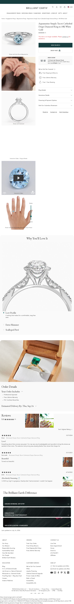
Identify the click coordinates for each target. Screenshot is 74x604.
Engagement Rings (11, 18)
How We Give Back (7, 553)
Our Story (5, 543)
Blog (3, 566)
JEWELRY (54, 13)
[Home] (37, 8)
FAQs (28, 568)
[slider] (31, 216)
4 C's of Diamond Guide (9, 568)
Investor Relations (7, 580)
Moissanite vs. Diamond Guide (11, 573)
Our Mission (6, 546)
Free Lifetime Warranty (11, 397)
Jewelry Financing (31, 571)
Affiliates (53, 555)
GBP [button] (39, 593)
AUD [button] (31, 593)
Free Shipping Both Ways (33, 548)
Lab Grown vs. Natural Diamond (12, 571)
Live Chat (53, 543)
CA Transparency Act (44, 590)
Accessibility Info (31, 583)
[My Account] (57, 7)
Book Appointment (56, 546)
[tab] (37, 501)
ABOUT (65, 13)
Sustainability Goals (8, 550)
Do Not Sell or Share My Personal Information (24, 590)
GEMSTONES (46, 13)
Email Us (53, 550)
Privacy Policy (45, 589)
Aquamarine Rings (21, 18)
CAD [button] (35, 593)
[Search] (52, 7)
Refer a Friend (30, 578)
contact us (65, 37)
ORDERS (29, 540)
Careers (4, 578)
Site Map (60, 590)
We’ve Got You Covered (33, 566)
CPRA (53, 590)
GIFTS (60, 13)
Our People (5, 555)
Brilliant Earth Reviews (9, 557)
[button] (55, 90)
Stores (52, 548)
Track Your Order (31, 543)
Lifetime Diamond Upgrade (34, 573)
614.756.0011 (54, 553)
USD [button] (43, 593)
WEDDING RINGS (27, 13)
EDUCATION (6, 563)
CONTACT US (54, 540)
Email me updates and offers (61, 569)
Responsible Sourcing (8, 548)
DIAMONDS (37, 13)
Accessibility (30, 580)
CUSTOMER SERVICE (32, 563)
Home (3, 18)
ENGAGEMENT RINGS (14, 13)
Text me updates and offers (61, 566)
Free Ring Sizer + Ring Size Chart (12, 576)
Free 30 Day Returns (32, 546)
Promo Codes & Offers (33, 576)
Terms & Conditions (34, 589)
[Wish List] (61, 7)
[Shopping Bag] (65, 7)
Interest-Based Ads (56, 589)
